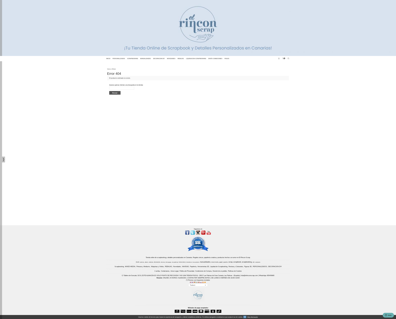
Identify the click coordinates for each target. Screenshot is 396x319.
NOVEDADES (171, 58)
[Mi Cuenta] (279, 58)
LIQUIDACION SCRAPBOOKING (196, 58)
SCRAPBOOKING (132, 58)
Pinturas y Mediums (143, 266)
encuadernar (175, 262)
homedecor (189, 262)
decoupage (168, 262)
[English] (190, 283)
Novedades (177, 266)
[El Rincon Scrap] (198, 28)
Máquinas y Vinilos (157, 266)
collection (151, 262)
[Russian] (201, 283)
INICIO (108, 58)
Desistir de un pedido (220, 271)
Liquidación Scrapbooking (218, 266)
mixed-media (215, 262)
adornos (142, 262)
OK (245, 317)
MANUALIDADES (145, 58)
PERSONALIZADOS (119, 58)
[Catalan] (205, 283)
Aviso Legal (174, 271)
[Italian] (197, 283)
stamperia (257, 262)
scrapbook (237, 262)
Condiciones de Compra (203, 271)
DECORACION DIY (159, 58)
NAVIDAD (185, 266)
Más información (252, 317)
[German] (195, 283)
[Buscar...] (288, 58)
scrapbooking (247, 262)
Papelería (193, 266)
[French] (192, 283)
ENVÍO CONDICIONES (215, 58)
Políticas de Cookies (235, 271)
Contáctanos (165, 271)
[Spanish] (203, 283)
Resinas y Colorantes (236, 266)
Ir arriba (157, 271)
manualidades (205, 262)
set (253, 262)
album (146, 262)
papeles (225, 262)
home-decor (182, 262)
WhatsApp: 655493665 (266, 275)
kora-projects (196, 262)
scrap (231, 262)
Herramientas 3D (203, 266)
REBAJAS (181, 58)
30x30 (137, 262)
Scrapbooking (119, 266)
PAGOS (227, 58)
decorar (163, 262)
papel (220, 262)
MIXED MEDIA (130, 266)
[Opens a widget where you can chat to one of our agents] (388, 315)
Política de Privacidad (187, 271)
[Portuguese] (199, 283)
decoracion (157, 262)
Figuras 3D (248, 266)
